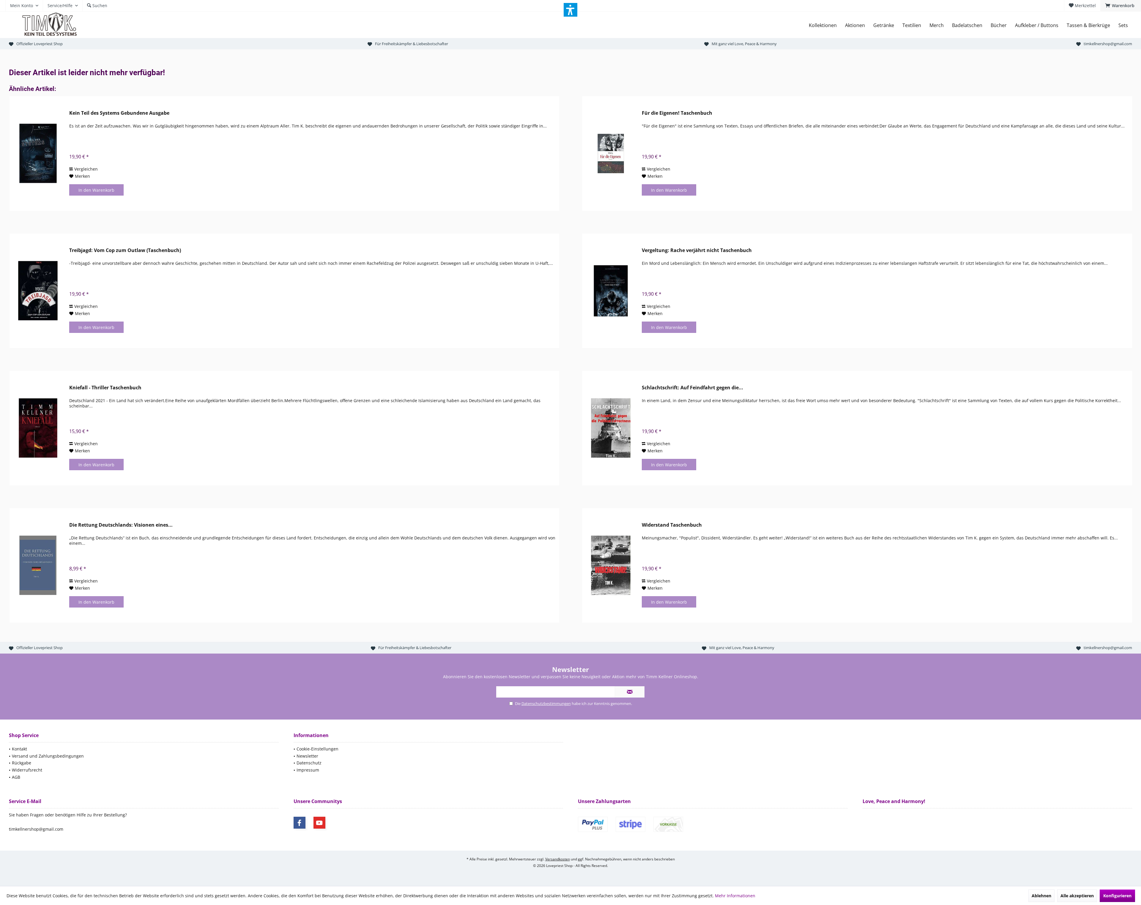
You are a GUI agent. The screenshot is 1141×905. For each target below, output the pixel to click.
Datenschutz (309, 763)
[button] (570, 10)
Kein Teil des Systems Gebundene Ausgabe (119, 113)
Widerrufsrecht (27, 770)
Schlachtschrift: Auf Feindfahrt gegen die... (692, 388)
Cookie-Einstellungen (317, 749)
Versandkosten (557, 859)
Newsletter (307, 756)
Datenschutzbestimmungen (546, 703)
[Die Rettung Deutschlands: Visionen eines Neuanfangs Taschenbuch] (38, 565)
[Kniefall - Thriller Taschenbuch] (38, 428)
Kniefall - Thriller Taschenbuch (105, 388)
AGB (16, 777)
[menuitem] (1120, 5)
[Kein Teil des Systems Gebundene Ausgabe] (38, 153)
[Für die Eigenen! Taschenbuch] (610, 153)
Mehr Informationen (735, 895)
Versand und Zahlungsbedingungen (48, 756)
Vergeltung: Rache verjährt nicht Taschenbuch (697, 250)
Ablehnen (1041, 895)
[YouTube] (319, 823)
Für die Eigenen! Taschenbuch (677, 113)
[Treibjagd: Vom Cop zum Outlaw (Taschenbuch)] (38, 291)
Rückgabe (21, 763)
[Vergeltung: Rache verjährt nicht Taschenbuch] (610, 291)
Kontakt (19, 749)
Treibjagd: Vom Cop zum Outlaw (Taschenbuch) (125, 250)
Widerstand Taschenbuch (672, 525)
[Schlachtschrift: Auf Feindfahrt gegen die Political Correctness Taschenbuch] (610, 428)
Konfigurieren (1117, 895)
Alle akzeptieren (1077, 895)
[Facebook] (299, 823)
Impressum (308, 770)
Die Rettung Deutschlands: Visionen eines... (121, 525)
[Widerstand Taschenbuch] (610, 565)
